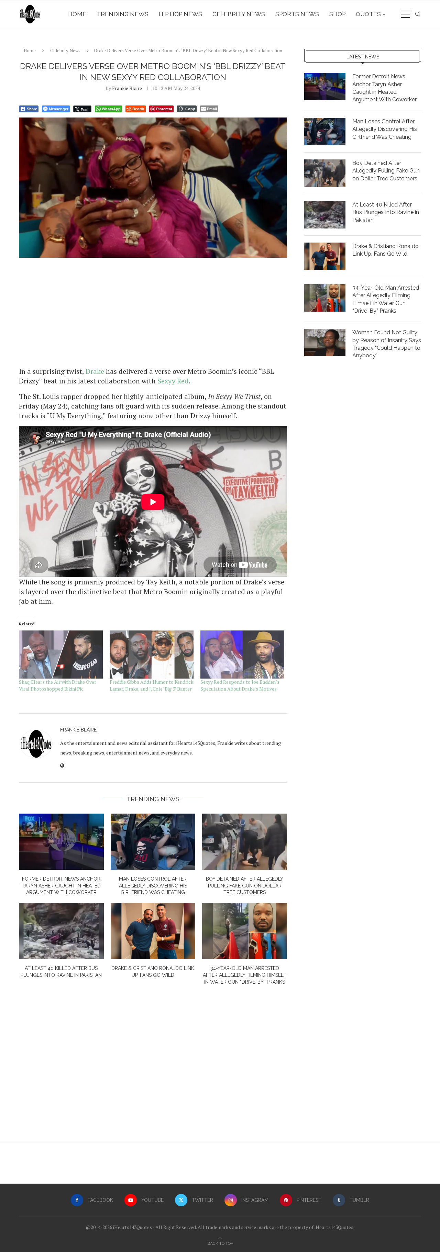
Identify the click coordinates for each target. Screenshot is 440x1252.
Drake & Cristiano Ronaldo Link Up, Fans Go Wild (385, 250)
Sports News (297, 14)
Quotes (368, 14)
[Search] (417, 14)
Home (77, 14)
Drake (95, 371)
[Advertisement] (153, 312)
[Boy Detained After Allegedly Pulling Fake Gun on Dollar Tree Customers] (244, 842)
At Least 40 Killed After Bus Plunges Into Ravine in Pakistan (385, 212)
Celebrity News (238, 14)
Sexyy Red (173, 380)
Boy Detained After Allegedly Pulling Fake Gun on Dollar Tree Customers (244, 885)
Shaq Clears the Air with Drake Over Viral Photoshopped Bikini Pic (57, 685)
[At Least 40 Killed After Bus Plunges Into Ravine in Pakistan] (61, 931)
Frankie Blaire (127, 88)
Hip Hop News (180, 14)
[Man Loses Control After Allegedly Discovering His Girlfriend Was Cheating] (153, 842)
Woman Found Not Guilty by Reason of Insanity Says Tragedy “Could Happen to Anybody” (386, 344)
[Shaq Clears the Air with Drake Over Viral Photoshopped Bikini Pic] (61, 654)
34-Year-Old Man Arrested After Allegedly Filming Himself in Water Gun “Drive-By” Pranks (244, 974)
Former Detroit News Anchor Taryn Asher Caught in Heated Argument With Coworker (61, 885)
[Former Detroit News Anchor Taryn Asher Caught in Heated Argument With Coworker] (61, 842)
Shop (337, 14)
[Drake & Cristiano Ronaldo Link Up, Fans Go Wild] (153, 931)
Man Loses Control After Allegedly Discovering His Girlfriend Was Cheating (153, 885)
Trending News (122, 14)
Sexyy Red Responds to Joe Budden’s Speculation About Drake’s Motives (239, 685)
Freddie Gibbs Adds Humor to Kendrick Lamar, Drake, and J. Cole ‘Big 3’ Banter (152, 685)
